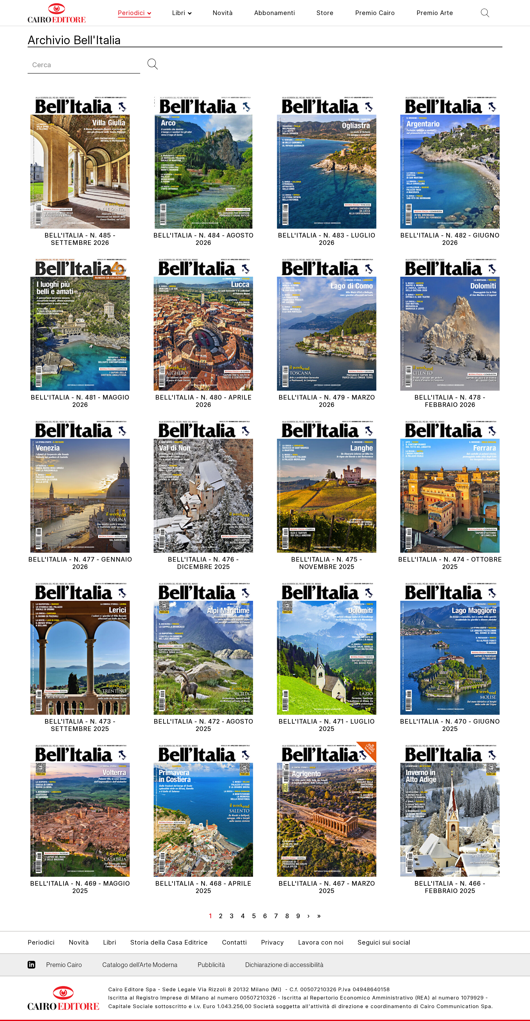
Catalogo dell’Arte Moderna (140, 965)
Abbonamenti (274, 13)
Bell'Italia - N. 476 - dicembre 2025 (203, 563)
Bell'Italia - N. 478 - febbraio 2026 (450, 401)
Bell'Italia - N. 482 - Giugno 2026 (450, 239)
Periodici (131, 13)
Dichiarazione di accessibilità (284, 965)
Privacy (272, 942)
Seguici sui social (384, 942)
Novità (223, 13)
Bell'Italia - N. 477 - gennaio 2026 (80, 563)
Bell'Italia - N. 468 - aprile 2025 (203, 887)
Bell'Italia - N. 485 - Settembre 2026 (80, 239)
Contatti (234, 942)
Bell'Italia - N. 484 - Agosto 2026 (203, 239)
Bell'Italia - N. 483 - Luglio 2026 (326, 239)
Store (325, 13)
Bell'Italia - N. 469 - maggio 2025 (80, 887)
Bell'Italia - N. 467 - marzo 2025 (326, 887)
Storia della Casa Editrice (169, 942)
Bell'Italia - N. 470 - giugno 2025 (450, 725)
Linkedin (31, 967)
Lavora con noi (321, 942)
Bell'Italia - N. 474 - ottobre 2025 (450, 563)
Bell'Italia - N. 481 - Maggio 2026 (80, 401)
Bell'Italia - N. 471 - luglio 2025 (326, 725)
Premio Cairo (375, 13)
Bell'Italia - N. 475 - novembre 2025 (326, 563)
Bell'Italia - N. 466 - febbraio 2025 (450, 887)
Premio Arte (435, 13)
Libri (178, 13)
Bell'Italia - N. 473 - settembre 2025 (80, 725)
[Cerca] (155, 64)
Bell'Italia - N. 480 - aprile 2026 (203, 401)
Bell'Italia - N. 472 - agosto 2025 (203, 725)
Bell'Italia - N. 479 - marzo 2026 (326, 401)
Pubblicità (211, 965)
